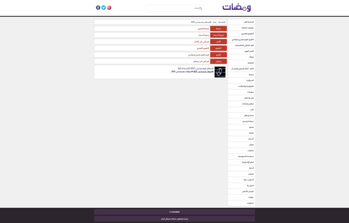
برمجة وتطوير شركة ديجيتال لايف (174, 219)
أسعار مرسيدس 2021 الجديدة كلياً (195, 68)
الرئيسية (221, 22)
